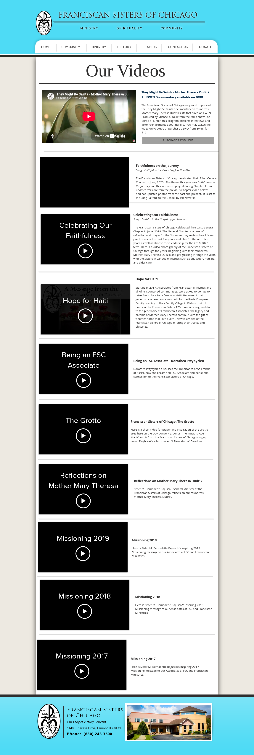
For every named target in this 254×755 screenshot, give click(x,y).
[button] (70, 47)
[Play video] (85, 251)
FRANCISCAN (84, 15)
